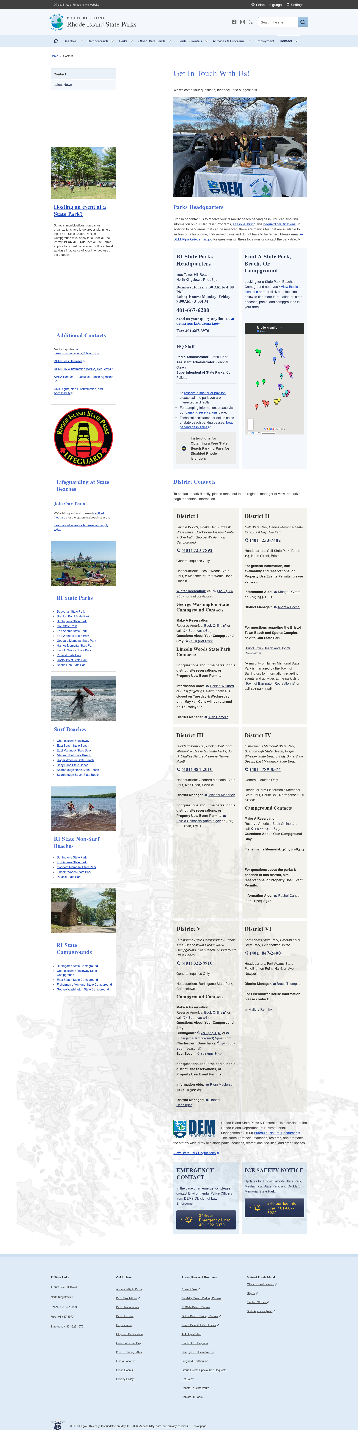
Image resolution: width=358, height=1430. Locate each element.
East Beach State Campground (77, 979)
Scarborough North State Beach (78, 770)
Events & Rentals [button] (193, 40)
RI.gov (251, 1293)
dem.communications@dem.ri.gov (76, 353)
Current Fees (190, 1289)
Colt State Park (67, 626)
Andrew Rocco (289, 606)
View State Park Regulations (194, 1152)
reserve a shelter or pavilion (205, 392)
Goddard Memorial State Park (76, 640)
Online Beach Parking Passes (200, 1316)
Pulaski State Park (69, 655)
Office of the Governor (260, 1284)
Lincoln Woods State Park (74, 650)
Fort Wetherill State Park (73, 636)
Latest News (63, 84)
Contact (60, 74)
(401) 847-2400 (265, 952)
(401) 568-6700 (201, 640)
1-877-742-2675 (198, 630)
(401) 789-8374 (265, 769)
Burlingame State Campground (77, 966)
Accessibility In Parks (129, 1289)
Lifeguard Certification (129, 1334)
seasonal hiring (244, 223)
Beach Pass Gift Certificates (199, 1325)
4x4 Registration (191, 1334)
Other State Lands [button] (155, 40)
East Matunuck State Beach (75, 750)
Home (54, 56)
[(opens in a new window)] (234, 22)
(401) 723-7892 (197, 550)
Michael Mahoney (221, 794)
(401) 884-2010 (197, 769)
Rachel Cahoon (289, 895)
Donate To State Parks (195, 1388)
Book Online (213, 625)
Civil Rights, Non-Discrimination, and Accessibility (78, 391)
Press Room (124, 1370)
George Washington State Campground (83, 989)
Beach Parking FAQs (129, 1352)
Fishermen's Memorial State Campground (84, 984)
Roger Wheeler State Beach (75, 760)
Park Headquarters (127, 1307)
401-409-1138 (211, 1032)
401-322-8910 (211, 1053)
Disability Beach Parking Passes (201, 1298)
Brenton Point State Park (73, 616)
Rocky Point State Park (72, 660)
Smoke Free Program (195, 1343)
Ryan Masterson (222, 1084)
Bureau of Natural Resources (275, 1132)
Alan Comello (218, 716)
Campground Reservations (198, 1352)
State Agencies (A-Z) (259, 1311)
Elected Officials (257, 1302)
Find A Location (125, 1361)
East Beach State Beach (73, 745)
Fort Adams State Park (72, 631)
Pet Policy (188, 1379)
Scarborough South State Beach (78, 774)
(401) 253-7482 (265, 540)
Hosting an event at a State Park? (80, 210)
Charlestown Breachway (73, 740)
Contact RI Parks (192, 1397)
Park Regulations (126, 1298)
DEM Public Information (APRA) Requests (82, 369)
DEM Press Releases (68, 361)
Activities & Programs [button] (232, 40)
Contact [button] (290, 40)
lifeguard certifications (279, 223)
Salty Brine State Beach (72, 765)
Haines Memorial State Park (75, 645)
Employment (264, 40)
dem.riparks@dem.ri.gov (198, 323)
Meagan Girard (289, 591)
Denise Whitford (222, 685)
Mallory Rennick (260, 1009)
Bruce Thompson (289, 983)
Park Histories (125, 1316)
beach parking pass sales (207, 424)
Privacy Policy (125, 1379)
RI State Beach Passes (196, 1307)
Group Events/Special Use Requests (204, 1370)
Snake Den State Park (71, 665)
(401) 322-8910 (197, 962)
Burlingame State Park (72, 621)
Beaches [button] (74, 40)
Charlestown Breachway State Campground (77, 972)
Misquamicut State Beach (74, 755)
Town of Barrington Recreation (269, 683)
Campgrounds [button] (101, 40)
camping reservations (202, 412)
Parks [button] (127, 40)
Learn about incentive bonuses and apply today (81, 527)
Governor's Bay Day (128, 1343)
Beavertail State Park (71, 611)
